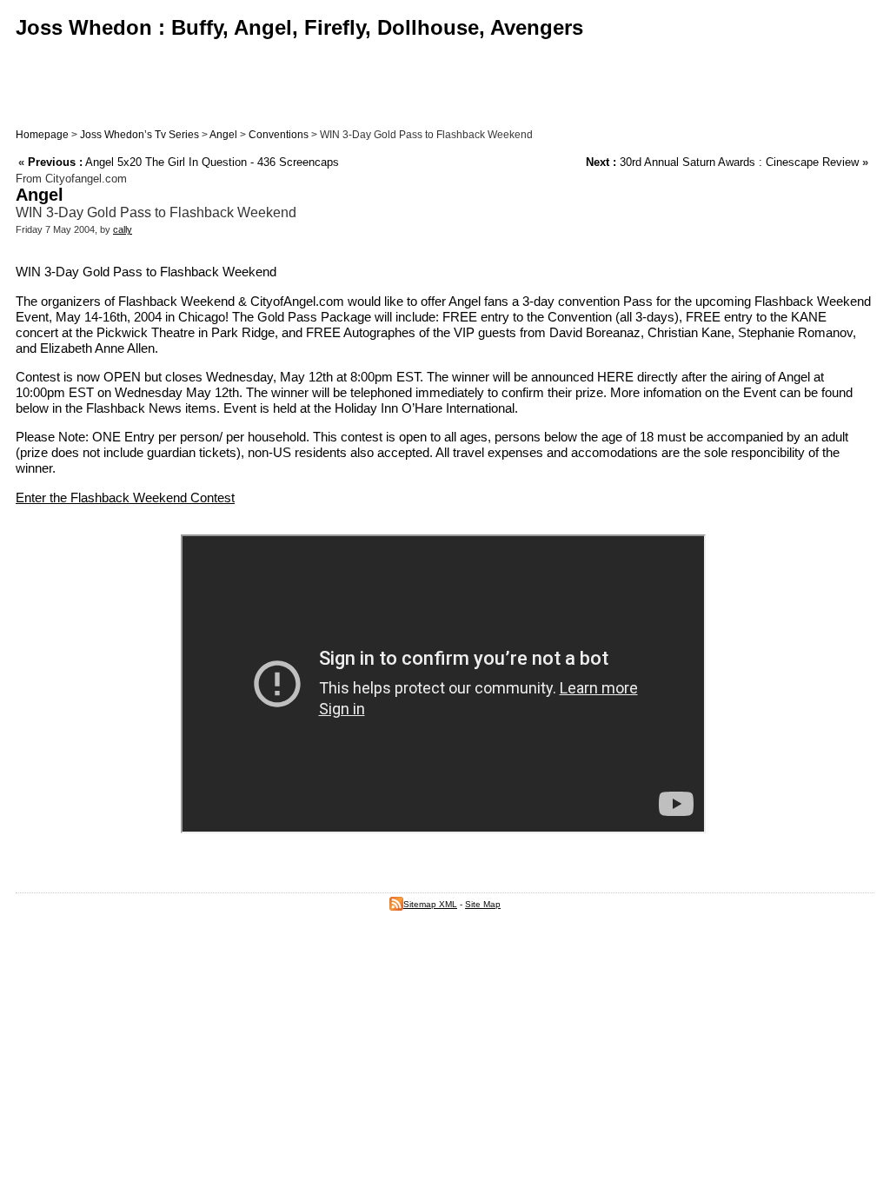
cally (122, 229)
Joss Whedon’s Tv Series (139, 135)
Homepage (42, 135)
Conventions (279, 135)
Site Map (483, 904)
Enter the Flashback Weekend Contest (125, 497)
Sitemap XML (430, 904)
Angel (223, 135)
